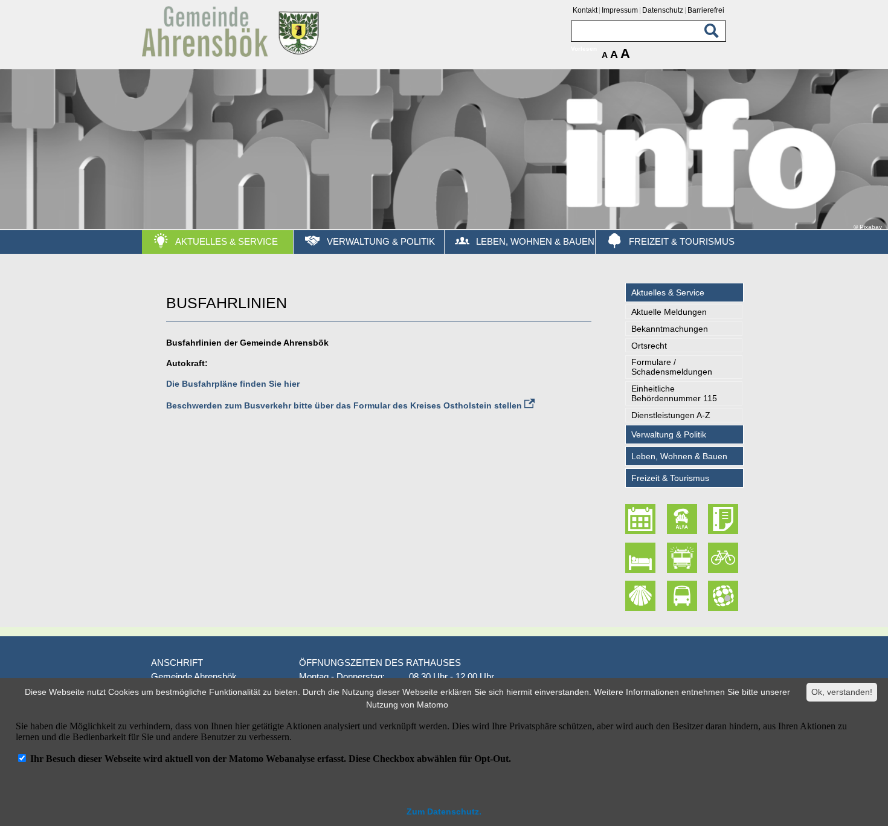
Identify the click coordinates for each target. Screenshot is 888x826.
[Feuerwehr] (683, 557)
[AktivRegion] (724, 557)
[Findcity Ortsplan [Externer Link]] (724, 595)
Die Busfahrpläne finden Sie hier (233, 384)
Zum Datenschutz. (444, 811)
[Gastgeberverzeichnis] (642, 557)
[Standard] (232, 54)
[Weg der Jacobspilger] (642, 595)
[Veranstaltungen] (642, 519)
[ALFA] (683, 519)
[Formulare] (724, 519)
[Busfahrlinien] (683, 595)
